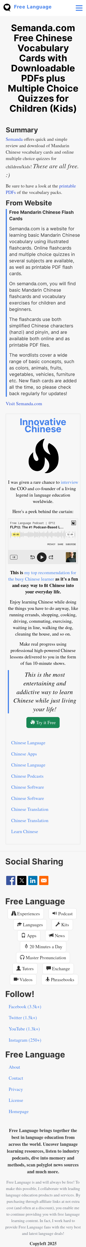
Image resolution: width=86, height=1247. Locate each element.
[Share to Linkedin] (32, 880)
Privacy (16, 1089)
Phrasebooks (62, 979)
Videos (25, 979)
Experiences (28, 913)
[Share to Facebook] (10, 880)
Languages (32, 924)
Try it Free (45, 722)
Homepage (19, 1111)
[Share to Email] (43, 880)
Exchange (60, 968)
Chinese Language (28, 742)
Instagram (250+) (25, 1040)
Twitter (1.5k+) (23, 1017)
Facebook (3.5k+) (25, 1006)
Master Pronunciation (45, 957)
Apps (31, 935)
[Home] (8, 7)
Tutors (27, 968)
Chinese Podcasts (27, 776)
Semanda (14, 139)
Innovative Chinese (43, 425)
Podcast (65, 913)
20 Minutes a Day (45, 946)
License (16, 1100)
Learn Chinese (24, 831)
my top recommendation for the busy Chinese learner (42, 575)
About (14, 1067)
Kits (64, 924)
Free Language (33, 7)
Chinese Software (27, 787)
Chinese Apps (24, 754)
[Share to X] (21, 880)
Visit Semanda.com (24, 403)
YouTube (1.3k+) (24, 1029)
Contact (16, 1078)
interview (69, 482)
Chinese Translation (29, 809)
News (59, 935)
